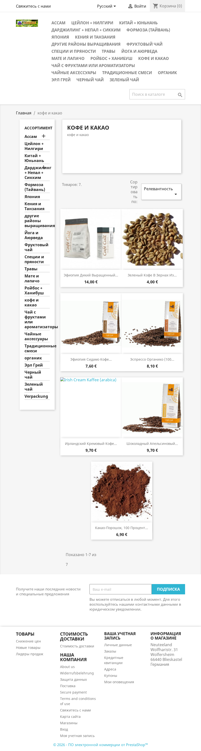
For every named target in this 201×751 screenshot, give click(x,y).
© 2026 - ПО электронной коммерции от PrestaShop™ (100, 744)
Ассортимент (38, 127)
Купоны (110, 675)
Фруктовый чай (144, 44)
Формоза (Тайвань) (148, 30)
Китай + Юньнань (138, 23)
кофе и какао (153, 58)
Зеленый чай (124, 79)
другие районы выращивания (86, 44)
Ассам (58, 23)
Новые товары (28, 647)
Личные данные (118, 644)
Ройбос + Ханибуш (111, 58)
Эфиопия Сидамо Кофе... (91, 359)
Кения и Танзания (95, 37)
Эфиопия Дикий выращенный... (91, 275)
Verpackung (36, 396)
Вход (64, 729)
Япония (60, 37)
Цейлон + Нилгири (92, 23)
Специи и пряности (73, 51)
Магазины (68, 723)
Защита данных (73, 679)
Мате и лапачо (68, 58)
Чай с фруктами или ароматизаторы (93, 65)
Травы (108, 51)
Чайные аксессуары (73, 72)
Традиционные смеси (127, 72)
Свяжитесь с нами (33, 6)
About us (67, 666)
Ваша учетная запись (120, 636)
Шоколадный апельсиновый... (152, 443)
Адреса (110, 669)
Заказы (110, 651)
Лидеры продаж (29, 654)
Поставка (67, 685)
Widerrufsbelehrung (77, 673)
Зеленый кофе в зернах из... (152, 275)
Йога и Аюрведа (139, 51)
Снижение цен (28, 641)
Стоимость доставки (77, 646)
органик (167, 72)
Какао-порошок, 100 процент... (121, 527)
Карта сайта (70, 716)
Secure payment (73, 692)
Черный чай (90, 79)
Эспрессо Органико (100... (152, 359)
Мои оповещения (119, 682)
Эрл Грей (61, 79)
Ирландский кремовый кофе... (91, 443)
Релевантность (161, 191)
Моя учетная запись (77, 735)
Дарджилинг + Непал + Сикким (86, 30)
